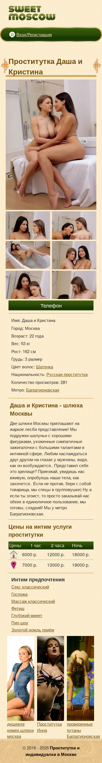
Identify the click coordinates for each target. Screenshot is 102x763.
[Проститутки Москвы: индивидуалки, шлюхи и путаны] (32, 13)
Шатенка (44, 366)
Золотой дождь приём (32, 630)
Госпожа (19, 594)
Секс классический (30, 587)
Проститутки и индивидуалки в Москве (53, 751)
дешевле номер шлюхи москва (20, 730)
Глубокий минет (26, 615)
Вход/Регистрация (34, 34)
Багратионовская (42, 390)
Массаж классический (33, 601)
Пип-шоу (19, 623)
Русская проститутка (67, 374)
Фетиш (17, 608)
